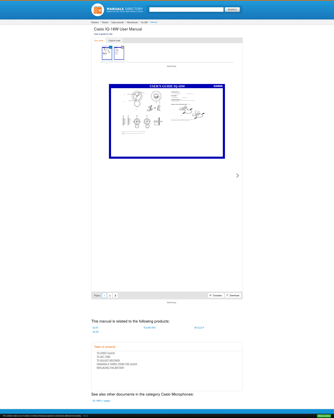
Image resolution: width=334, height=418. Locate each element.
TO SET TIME (103, 356)
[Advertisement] (167, 71)
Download (234, 295)
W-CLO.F (199, 327)
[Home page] (98, 10)
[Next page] (237, 176)
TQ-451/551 (150, 327)
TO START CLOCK (106, 353)
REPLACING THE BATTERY (110, 367)
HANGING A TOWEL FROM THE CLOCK (117, 363)
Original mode (114, 40)
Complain (217, 295)
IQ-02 (96, 331)
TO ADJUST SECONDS (108, 360)
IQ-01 (96, 327)
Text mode (98, 40)
